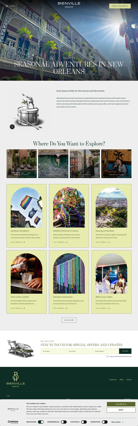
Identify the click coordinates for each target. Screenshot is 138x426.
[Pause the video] (12, 126)
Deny (121, 410)
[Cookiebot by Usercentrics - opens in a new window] (13, 422)
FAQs (121, 379)
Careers (128, 379)
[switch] (64, 422)
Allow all (121, 404)
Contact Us (113, 379)
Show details (116, 422)
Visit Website (16, 242)
